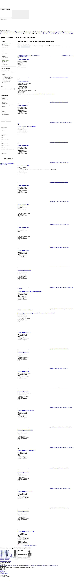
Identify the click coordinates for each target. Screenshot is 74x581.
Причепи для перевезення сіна (10, 32)
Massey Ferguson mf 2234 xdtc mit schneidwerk (30, 291)
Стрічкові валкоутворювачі (29, 32)
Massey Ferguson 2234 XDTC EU (26, 531)
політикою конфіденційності (39, 93)
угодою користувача (50, 93)
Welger (72, 33)
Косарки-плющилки (10, 33)
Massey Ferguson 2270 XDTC (25, 491)
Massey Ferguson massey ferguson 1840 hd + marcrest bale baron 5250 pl (36, 313)
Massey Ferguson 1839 (23, 59)
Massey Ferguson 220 (23, 145)
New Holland (65, 33)
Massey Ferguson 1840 (23, 204)
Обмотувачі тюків (52, 32)
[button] (37, 25)
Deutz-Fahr (48, 33)
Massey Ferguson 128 (23, 185)
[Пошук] (20, 14)
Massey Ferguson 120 (23, 371)
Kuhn (62, 33)
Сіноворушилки (44, 31)
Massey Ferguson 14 (23, 105)
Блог (35, 565)
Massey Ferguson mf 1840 (24, 270)
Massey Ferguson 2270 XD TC (25, 430)
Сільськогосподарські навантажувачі (55, 31)
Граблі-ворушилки (37, 31)
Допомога (5, 561)
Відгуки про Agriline (30, 565)
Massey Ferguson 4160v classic (26, 410)
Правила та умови (3, 565)
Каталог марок (39, 565)
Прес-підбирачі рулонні (29, 31)
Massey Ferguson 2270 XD (24, 332)
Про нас (1, 561)
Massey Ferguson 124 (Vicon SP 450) (27, 126)
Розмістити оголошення (23, 543)
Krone (59, 33)
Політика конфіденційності (13, 565)
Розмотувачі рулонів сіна (68, 32)
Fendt (52, 33)
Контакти (9, 561)
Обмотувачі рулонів (20, 32)
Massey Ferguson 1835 (23, 165)
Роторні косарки (3, 33)
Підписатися (20, 92)
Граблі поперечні (59, 32)
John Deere (55, 33)
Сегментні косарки (18, 33)
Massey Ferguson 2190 (23, 81)
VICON (69, 33)
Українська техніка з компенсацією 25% (50, 565)
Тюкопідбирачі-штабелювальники (42, 32)
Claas (45, 33)
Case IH (42, 33)
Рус (2, 563)
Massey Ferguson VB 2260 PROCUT (27, 450)
